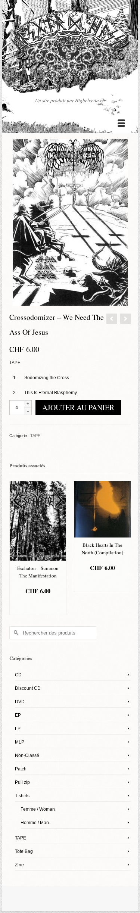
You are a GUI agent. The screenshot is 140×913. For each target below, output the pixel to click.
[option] (38, 548)
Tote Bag (24, 851)
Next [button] (124, 548)
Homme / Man (35, 822)
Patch (21, 769)
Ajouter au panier (78, 407)
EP (18, 715)
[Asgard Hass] (70, 53)
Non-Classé (27, 755)
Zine (19, 864)
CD (18, 674)
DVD (20, 701)
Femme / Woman (38, 809)
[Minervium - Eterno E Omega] (111, 319)
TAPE (35, 435)
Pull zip (22, 782)
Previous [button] (15, 548)
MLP (19, 742)
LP (18, 728)
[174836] (70, 222)
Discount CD (28, 688)
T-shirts (22, 795)
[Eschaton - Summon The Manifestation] (125, 319)
